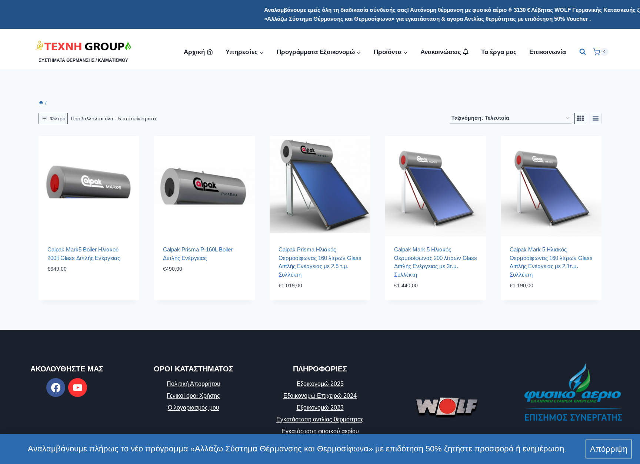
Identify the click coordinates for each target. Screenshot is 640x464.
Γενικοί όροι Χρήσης (193, 396)
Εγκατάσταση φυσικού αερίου (320, 431)
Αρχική (194, 52)
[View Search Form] (582, 52)
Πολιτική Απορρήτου (193, 384)
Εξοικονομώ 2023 (320, 407)
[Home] (41, 103)
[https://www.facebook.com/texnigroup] (55, 387)
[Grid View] (580, 118)
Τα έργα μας (499, 52)
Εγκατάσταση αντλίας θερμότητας (320, 419)
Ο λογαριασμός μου (193, 407)
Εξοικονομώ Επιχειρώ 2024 (320, 396)
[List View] (595, 118)
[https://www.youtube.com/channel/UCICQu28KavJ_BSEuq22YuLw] (77, 387)
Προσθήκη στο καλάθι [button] (78, 291)
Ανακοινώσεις (441, 52)
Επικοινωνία (547, 52)
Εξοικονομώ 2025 (320, 384)
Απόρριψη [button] (608, 449)
